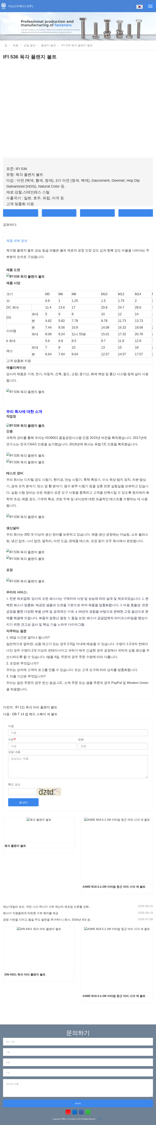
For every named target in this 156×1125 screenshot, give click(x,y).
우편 (11, 739)
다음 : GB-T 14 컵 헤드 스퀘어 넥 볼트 (30, 714)
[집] (3, 6)
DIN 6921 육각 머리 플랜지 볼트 (25, 974)
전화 (97, 213)
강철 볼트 (30, 45)
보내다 (23, 802)
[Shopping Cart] (131, 7)
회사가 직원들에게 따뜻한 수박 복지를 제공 (30, 913)
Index (100, 1119)
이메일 (59, 213)
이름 (11, 726)
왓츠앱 (135, 213)
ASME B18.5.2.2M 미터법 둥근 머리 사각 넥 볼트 (113, 886)
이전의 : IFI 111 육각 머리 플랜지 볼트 (30, 707)
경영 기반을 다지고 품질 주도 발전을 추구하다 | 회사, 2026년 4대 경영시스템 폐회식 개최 (48, 919)
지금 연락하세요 (20, 213)
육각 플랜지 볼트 (15, 845)
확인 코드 (14, 784)
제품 (15, 45)
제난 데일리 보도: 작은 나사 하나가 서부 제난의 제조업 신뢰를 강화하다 (48, 906)
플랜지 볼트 (48, 45)
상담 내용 (14, 752)
